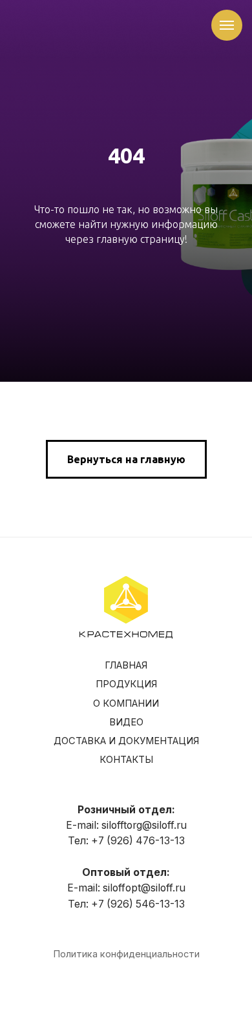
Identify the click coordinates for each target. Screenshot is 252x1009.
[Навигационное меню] (227, 25)
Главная (126, 990)
